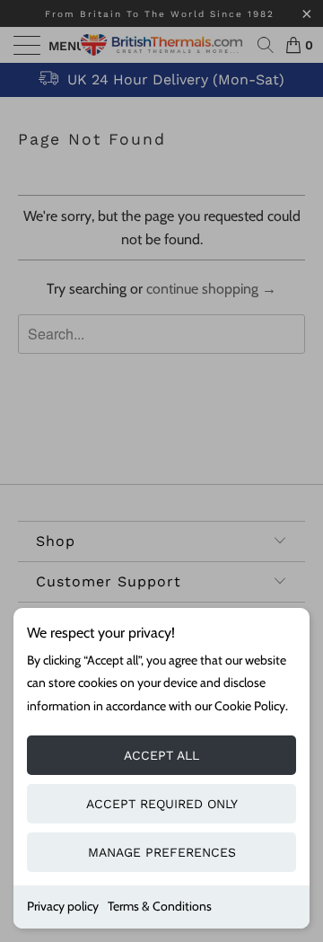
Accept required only (162, 804)
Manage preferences (162, 852)
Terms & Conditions (160, 906)
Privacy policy (63, 906)
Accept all (161, 755)
